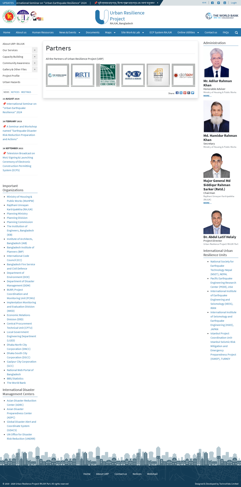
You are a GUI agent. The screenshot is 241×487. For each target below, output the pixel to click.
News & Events (71, 32)
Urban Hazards (11, 82)
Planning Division (17, 217)
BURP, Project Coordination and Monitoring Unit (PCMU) (21, 294)
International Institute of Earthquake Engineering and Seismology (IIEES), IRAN (223, 299)
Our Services (20, 50)
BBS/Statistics (15, 378)
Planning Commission (20, 222)
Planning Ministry (17, 213)
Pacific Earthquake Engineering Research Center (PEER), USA (223, 283)
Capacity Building (20, 56)
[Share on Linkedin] (181, 92)
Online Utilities (189, 32)
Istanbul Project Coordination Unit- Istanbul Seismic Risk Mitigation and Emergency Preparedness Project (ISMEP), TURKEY (223, 346)
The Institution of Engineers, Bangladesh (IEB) (20, 230)
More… (207, 95)
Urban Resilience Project (127, 16)
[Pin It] (184, 92)
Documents (93, 32)
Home (6, 32)
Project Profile (11, 75)
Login (234, 2)
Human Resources (43, 32)
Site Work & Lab (134, 32)
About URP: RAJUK (14, 43)
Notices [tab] (15, 92)
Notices (137, 474)
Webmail (152, 474)
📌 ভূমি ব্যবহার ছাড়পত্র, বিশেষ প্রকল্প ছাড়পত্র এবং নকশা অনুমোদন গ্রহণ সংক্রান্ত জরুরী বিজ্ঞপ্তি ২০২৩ (128, 3)
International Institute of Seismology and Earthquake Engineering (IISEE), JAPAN (223, 320)
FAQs (226, 32)
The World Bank (16, 382)
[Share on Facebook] (177, 92)
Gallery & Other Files (20, 69)
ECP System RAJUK (161, 32)
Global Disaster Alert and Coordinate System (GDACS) (21, 426)
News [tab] (6, 92)
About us (21, 32)
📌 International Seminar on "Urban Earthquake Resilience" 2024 (20, 108)
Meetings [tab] (26, 92)
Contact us (211, 32)
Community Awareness (20, 63)
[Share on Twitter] (192, 92)
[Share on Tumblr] (188, 92)
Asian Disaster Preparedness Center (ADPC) (19, 413)
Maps (111, 32)
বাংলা (204, 2)
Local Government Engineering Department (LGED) (21, 336)
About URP (102, 474)
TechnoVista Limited (228, 483)
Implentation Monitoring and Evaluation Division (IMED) (21, 307)
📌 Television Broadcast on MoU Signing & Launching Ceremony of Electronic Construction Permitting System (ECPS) (19, 161)
